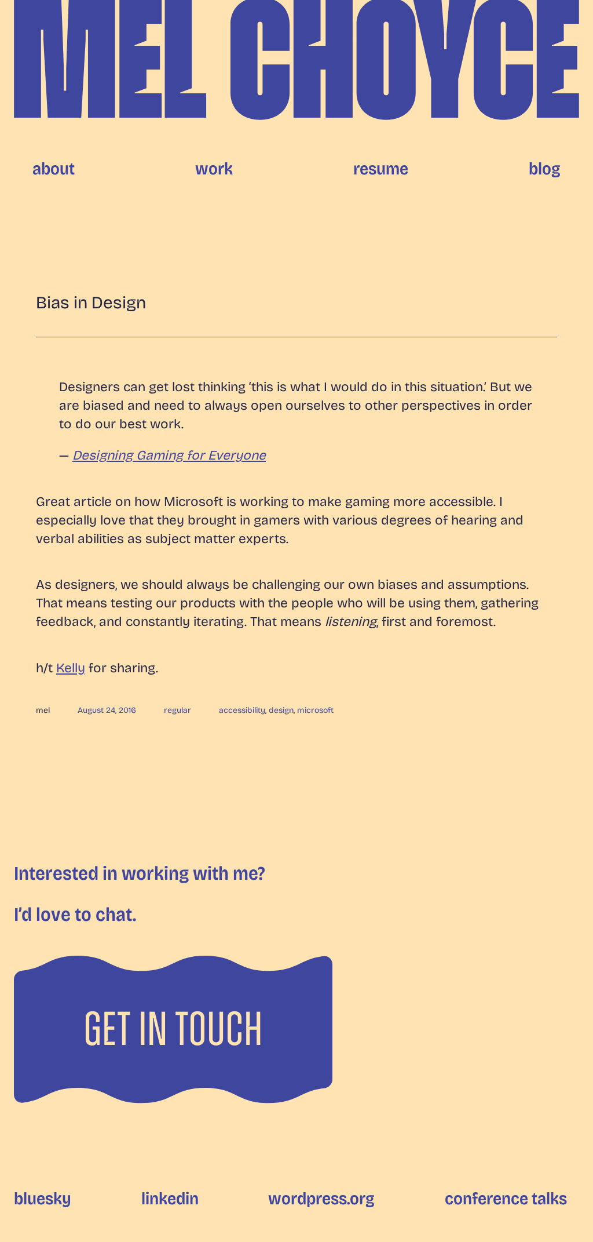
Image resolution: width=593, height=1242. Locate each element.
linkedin (170, 1198)
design (281, 710)
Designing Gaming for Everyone (169, 455)
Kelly (70, 668)
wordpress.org (321, 1198)
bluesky (42, 1198)
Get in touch (173, 1029)
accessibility (242, 710)
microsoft (315, 710)
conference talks (506, 1198)
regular (177, 710)
